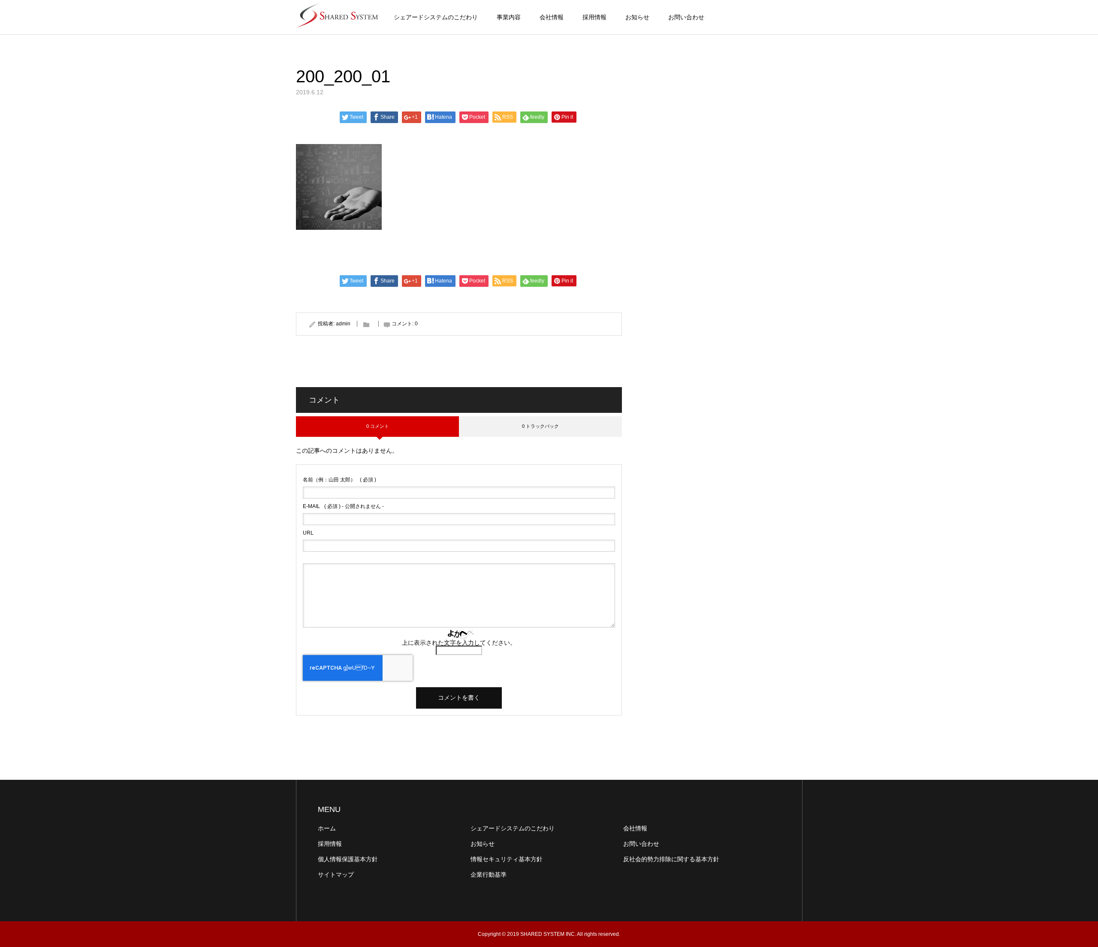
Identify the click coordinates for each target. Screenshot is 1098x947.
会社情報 (552, 17)
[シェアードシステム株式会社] (339, 17)
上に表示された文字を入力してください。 (459, 642)
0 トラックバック (540, 426)
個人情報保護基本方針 (348, 859)
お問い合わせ (686, 17)
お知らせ (637, 17)
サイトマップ (336, 874)
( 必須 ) (339, 479)
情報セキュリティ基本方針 (507, 859)
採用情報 (594, 17)
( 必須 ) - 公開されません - (343, 506)
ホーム (327, 828)
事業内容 (509, 17)
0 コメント (377, 426)
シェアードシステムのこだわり (436, 17)
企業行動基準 (489, 874)
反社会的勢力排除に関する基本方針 (671, 859)
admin (343, 324)
